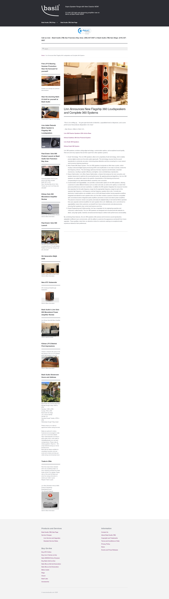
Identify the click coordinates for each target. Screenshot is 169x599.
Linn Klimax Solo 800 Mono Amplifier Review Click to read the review (50, 328)
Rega (43, 573)
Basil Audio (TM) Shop (48, 22)
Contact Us (104, 532)
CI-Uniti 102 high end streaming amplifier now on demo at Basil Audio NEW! (82, 13)
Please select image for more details (50, 119)
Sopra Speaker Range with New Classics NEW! (82, 6)
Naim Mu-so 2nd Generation (50, 567)
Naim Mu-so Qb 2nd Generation (51, 564)
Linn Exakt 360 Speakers (71, 142)
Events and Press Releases (109, 550)
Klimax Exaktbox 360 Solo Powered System (77, 138)
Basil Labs (44, 579)
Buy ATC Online (46, 552)
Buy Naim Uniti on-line (48, 561)
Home (43, 55)
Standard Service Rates (51, 541)
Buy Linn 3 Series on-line (49, 555)
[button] (84, 31)
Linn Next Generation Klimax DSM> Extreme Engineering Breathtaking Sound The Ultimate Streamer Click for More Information (50, 498)
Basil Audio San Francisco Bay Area (50, 403)
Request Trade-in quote (47, 479)
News (103, 547)
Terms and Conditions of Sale (110, 541)
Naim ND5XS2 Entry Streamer (50, 558)
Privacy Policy (105, 544)
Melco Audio (45, 570)
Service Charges (46, 535)
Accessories (45, 582)
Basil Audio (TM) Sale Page (69, 22)
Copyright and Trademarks (109, 538)
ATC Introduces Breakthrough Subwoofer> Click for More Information (48, 295)
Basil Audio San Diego (47, 413)
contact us (47, 425)
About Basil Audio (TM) (108, 535)
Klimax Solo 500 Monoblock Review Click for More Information (50, 215)
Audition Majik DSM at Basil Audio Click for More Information (50, 275)
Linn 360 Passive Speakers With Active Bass (77, 133)
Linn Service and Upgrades (52, 538)
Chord (43, 576)
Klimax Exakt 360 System (71, 146)
